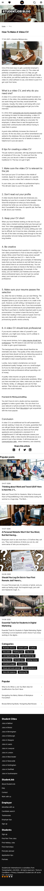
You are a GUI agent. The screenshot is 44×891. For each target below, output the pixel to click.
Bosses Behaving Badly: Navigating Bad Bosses (19, 704)
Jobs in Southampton (9, 773)
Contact (5, 792)
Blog (10, 26)
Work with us (6, 796)
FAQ (3, 788)
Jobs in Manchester (9, 757)
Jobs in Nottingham (9, 765)
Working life (23, 672)
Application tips (7, 855)
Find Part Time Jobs (9, 838)
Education (6, 652)
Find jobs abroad (8, 851)
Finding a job (18, 652)
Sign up (4, 824)
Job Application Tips (10, 656)
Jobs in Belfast (7, 723)
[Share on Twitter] (24, 449)
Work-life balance (9, 672)
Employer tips (7, 819)
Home (3, 26)
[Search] (35, 2)
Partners (5, 859)
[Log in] (41, 2)
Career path (22, 648)
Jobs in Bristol (7, 727)
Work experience (30, 668)
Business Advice (9, 648)
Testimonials (6, 815)
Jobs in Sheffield (8, 769)
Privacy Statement (18, 872)
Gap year (29, 652)
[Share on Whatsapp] (14, 449)
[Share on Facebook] (19, 449)
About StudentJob (8, 784)
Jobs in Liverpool (8, 748)
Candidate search (8, 811)
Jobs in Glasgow (8, 740)
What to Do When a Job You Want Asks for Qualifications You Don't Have (17, 688)
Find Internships (7, 847)
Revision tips (19, 660)
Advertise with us (8, 807)
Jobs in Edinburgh (8, 736)
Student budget (9, 664)
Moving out (7, 660)
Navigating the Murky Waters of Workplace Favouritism (17, 696)
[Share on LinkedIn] (30, 449)
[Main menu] (3, 2)
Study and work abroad (11, 668)
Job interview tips (27, 656)
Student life (22, 664)
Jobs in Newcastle (8, 761)
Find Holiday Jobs (8, 843)
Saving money (32, 660)
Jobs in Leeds (7, 744)
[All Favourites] (9, 2)
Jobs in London (7, 752)
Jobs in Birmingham (9, 732)
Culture (32, 648)
